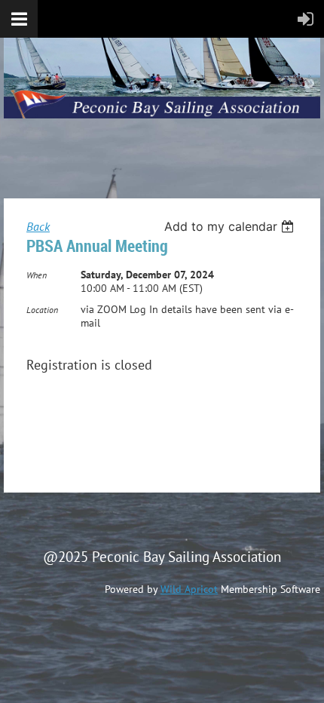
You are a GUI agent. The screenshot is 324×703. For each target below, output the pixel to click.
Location (42, 309)
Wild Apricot (189, 589)
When (36, 275)
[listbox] (231, 226)
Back (38, 226)
